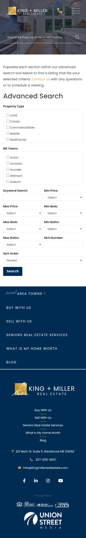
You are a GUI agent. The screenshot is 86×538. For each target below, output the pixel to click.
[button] (77, 37)
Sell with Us (19, 321)
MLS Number (53, 238)
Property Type (13, 106)
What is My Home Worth (31, 348)
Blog (11, 362)
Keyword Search (15, 190)
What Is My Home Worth (43, 433)
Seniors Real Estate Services (37, 335)
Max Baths (11, 238)
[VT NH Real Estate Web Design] (43, 520)
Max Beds (10, 222)
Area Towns (29, 293)
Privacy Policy (42, 496)
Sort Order (10, 253)
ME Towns (10, 148)
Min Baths (51, 222)
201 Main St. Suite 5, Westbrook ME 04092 (45, 451)
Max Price (10, 206)
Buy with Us (18, 307)
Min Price (51, 190)
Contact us (41, 79)
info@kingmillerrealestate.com (45, 468)
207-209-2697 (60, 11)
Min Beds (51, 206)
